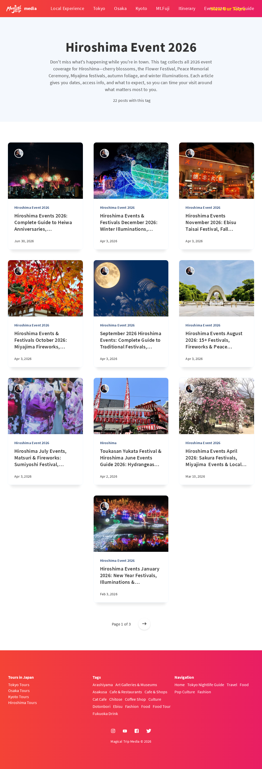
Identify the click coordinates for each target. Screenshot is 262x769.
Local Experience (67, 8)
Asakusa (100, 691)
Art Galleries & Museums (136, 684)
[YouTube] (125, 731)
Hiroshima (108, 443)
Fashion (132, 706)
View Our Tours (228, 8)
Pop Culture (184, 691)
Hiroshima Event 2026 (31, 207)
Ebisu (118, 706)
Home (179, 684)
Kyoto (141, 8)
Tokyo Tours (18, 684)
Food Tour (162, 706)
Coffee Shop (135, 699)
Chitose (115, 699)
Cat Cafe (100, 699)
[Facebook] (137, 731)
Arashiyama (103, 684)
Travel (232, 684)
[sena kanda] (18, 153)
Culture (154, 699)
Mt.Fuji (162, 8)
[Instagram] (113, 731)
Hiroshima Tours (22, 702)
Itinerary (187, 8)
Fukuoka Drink (105, 713)
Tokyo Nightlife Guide (205, 684)
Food (145, 706)
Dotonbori (102, 706)
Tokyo (99, 8)
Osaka (120, 8)
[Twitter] (148, 731)
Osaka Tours (19, 690)
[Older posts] (144, 624)
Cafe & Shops (156, 691)
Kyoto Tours (18, 696)
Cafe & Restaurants (126, 691)
